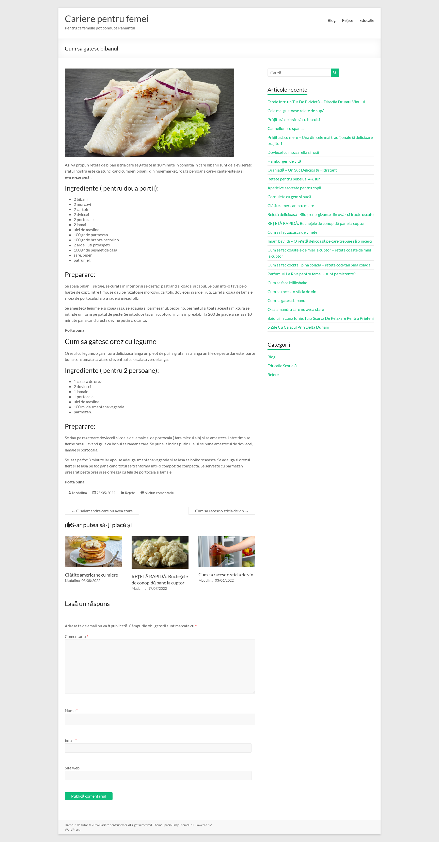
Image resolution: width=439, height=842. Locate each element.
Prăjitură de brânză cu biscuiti (294, 119)
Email (71, 740)
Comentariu (76, 636)
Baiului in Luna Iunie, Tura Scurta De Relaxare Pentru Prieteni (321, 318)
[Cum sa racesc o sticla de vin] (226, 538)
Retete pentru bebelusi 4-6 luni (295, 178)
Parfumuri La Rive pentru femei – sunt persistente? (311, 273)
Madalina (79, 493)
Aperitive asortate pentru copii (294, 187)
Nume (71, 710)
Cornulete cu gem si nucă (289, 196)
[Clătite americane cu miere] (93, 538)
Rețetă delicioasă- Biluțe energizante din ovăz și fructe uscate (320, 214)
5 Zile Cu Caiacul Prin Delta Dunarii (298, 327)
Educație (366, 20)
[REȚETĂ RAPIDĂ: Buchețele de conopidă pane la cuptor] (160, 538)
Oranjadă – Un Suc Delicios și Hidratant (302, 169)
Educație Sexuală (282, 365)
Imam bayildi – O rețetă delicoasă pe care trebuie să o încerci (320, 241)
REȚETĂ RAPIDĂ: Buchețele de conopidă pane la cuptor (316, 223)
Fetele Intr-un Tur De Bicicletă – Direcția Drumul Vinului (316, 101)
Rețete (347, 20)
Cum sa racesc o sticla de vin (222, 510)
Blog (332, 20)
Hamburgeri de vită (284, 161)
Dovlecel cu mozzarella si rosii (293, 152)
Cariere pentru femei (107, 18)
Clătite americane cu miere (91, 575)
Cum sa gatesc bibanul (287, 300)
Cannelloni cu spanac (286, 128)
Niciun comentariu (159, 493)
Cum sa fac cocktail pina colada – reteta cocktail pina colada (319, 264)
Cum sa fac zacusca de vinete (292, 232)
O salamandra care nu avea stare (102, 510)
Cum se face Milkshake (287, 282)
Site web (72, 767)
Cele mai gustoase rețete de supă (296, 110)
